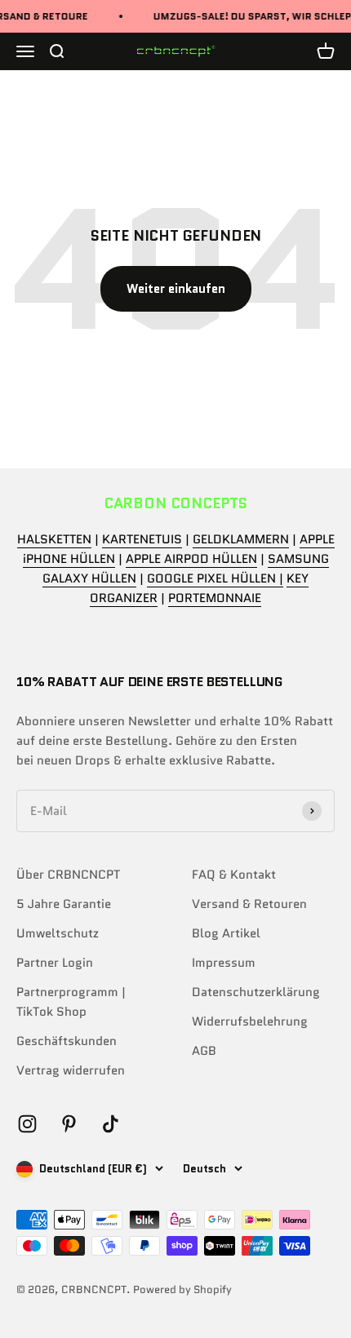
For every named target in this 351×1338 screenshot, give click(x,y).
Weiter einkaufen (176, 289)
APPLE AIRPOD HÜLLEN (191, 559)
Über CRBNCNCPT (68, 875)
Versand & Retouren (249, 904)
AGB (204, 1051)
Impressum (223, 963)
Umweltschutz (57, 933)
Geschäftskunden (66, 1041)
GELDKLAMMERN (241, 539)
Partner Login (54, 963)
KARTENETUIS (142, 539)
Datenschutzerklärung (256, 992)
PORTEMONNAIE (214, 598)
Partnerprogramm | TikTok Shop (71, 1002)
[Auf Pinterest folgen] (69, 1124)
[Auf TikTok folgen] (111, 1124)
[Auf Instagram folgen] (27, 1124)
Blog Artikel (226, 933)
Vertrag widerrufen (70, 1070)
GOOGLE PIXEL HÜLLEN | (215, 578)
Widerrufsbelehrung (250, 1021)
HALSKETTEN (54, 539)
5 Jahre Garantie (63, 904)
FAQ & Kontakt (234, 875)
